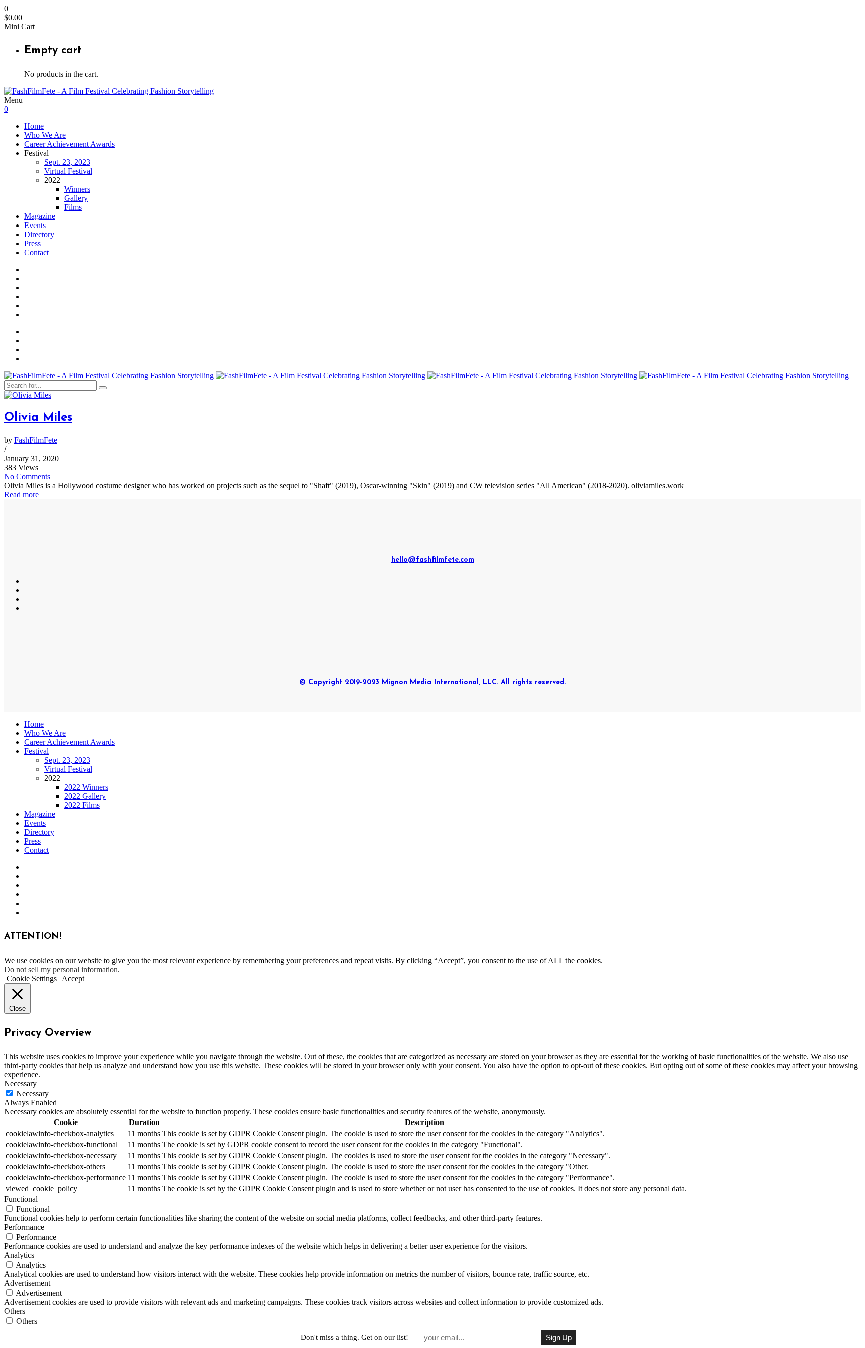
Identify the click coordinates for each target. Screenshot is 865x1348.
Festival (36, 751)
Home (34, 126)
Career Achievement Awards (69, 144)
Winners (77, 189)
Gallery (76, 198)
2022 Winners (86, 787)
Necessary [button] (20, 1083)
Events (35, 225)
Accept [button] (73, 978)
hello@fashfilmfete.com (432, 560)
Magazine (39, 216)
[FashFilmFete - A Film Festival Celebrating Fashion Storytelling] (109, 91)
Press (32, 243)
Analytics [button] (19, 1255)
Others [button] (14, 1311)
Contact (36, 252)
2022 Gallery (85, 796)
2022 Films (82, 805)
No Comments (27, 476)
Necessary (32, 1093)
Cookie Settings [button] (32, 978)
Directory (39, 234)
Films (73, 207)
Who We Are (45, 135)
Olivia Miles (38, 418)
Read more (21, 494)
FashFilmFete (35, 440)
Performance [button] (24, 1227)
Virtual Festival (68, 171)
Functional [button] (21, 1199)
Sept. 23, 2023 (67, 162)
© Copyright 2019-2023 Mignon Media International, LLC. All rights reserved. (432, 682)
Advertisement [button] (27, 1283)
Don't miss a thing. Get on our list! (354, 1337)
